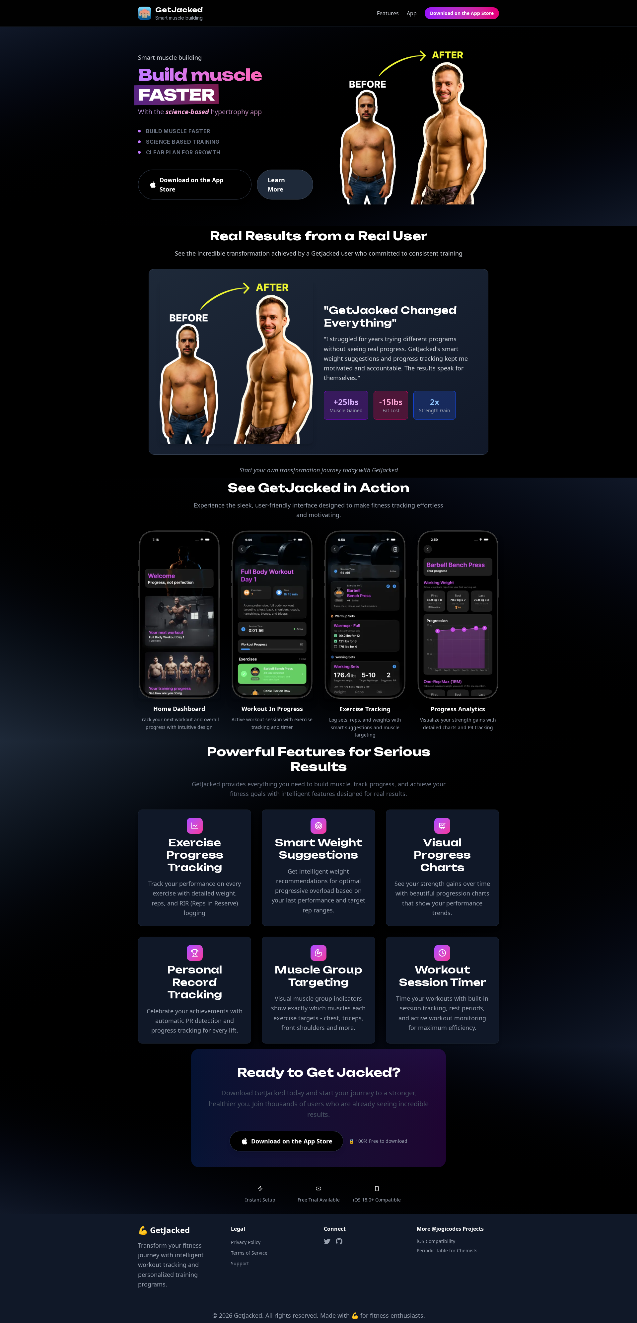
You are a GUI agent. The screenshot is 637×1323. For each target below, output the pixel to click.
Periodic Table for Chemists (447, 1250)
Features (388, 13)
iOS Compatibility (436, 1241)
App (412, 13)
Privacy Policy (245, 1242)
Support (240, 1263)
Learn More (276, 184)
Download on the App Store (462, 13)
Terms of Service (249, 1253)
